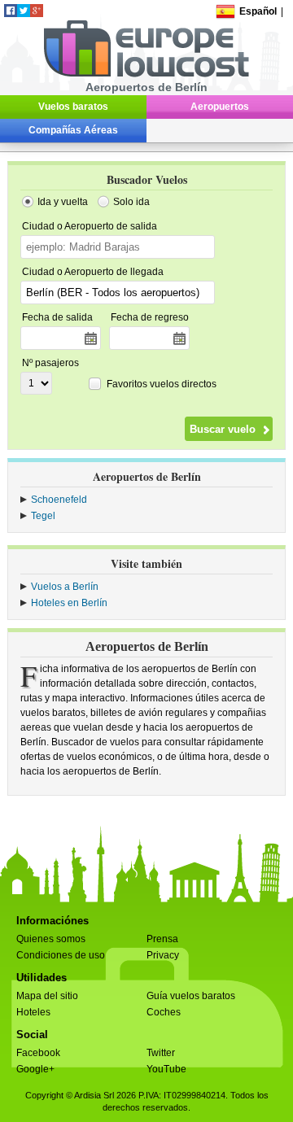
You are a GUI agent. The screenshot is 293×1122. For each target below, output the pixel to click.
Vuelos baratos (73, 106)
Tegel (43, 516)
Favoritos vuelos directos (161, 384)
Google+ (35, 1069)
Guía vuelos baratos (190, 996)
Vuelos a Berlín (64, 586)
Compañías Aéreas (73, 130)
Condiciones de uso (60, 955)
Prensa (162, 939)
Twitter (160, 1053)
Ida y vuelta (62, 201)
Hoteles (33, 1012)
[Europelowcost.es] (146, 74)
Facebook (38, 1053)
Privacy (162, 955)
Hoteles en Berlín (69, 603)
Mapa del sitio (47, 996)
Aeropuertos (219, 106)
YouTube (166, 1069)
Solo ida (131, 201)
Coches (163, 1012)
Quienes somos (50, 939)
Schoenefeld (59, 499)
